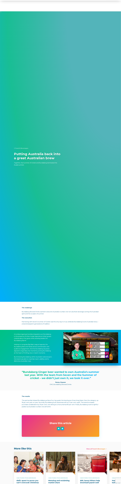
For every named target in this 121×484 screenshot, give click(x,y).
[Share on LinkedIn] (62, 428)
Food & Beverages (21, 148)
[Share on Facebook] (58, 428)
